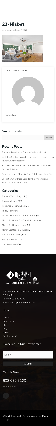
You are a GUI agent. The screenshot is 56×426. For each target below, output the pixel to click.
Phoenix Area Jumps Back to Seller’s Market (24, 152)
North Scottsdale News (14, 225)
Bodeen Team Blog (11, 196)
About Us (7, 317)
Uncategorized (9, 244)
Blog (5, 325)
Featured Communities (13, 205)
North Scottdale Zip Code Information (21, 220)
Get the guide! (10, 336)
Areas (6, 332)
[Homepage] (9, 4)
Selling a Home (9, 239)
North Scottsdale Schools (15, 229)
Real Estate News (11, 234)
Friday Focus (8, 210)
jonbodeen (10, 30)
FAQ (5, 328)
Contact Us (8, 321)
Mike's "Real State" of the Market (18, 215)
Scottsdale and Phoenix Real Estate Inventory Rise (27, 174)
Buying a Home (9, 201)
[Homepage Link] (22, 277)
